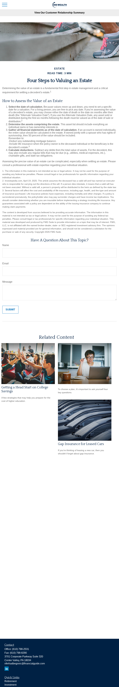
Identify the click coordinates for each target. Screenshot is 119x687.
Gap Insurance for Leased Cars (81, 444)
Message (7, 281)
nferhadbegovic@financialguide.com (24, 663)
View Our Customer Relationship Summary (59, 12)
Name (5, 245)
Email (5, 263)
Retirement (10, 681)
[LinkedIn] (6, 669)
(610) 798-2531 (20, 649)
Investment (10, 684)
